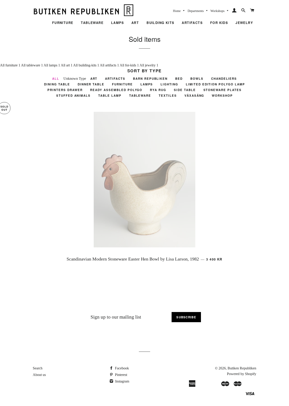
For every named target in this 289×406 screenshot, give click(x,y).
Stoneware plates (222, 90)
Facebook (121, 368)
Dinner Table (91, 84)
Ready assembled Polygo (116, 90)
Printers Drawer (64, 90)
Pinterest (120, 375)
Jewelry (244, 22)
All (2, 65)
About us (39, 375)
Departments (196, 11)
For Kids (219, 22)
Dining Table (57, 84)
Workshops (217, 11)
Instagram (121, 381)
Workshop (222, 95)
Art (135, 22)
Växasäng (194, 95)
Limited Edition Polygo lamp (215, 84)
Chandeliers (224, 78)
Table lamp (109, 95)
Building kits (160, 22)
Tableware (92, 22)
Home (177, 11)
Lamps (117, 22)
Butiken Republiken (242, 368)
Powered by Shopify (241, 374)
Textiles (168, 95)
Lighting (169, 84)
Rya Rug (158, 90)
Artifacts (192, 22)
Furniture (62, 22)
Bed (179, 78)
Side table (185, 90)
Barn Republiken (150, 78)
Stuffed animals (73, 95)
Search (37, 368)
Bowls (196, 78)
